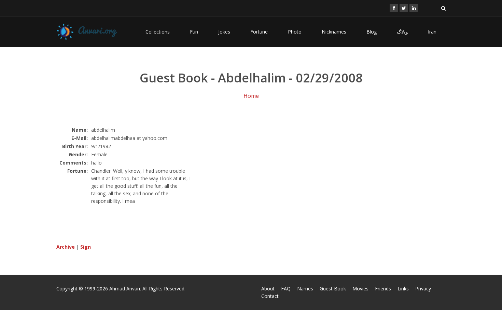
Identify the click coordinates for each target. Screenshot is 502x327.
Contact (270, 296)
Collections (157, 31)
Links (403, 288)
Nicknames (334, 31)
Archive (65, 247)
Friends (383, 288)
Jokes (224, 31)
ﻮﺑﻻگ (402, 31)
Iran (432, 31)
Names (305, 288)
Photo (295, 31)
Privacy (423, 288)
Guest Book (333, 288)
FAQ (286, 288)
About (268, 288)
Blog (371, 31)
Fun (194, 31)
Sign (85, 247)
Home (251, 96)
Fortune (259, 31)
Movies (360, 288)
